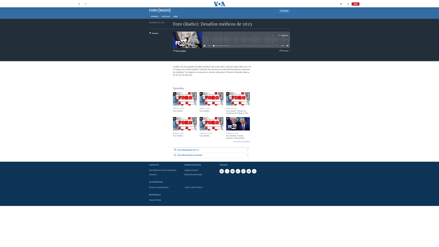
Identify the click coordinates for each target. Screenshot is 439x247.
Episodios (154, 16)
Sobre (175, 16)
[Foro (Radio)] (185, 99)
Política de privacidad (193, 175)
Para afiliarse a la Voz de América (162, 170)
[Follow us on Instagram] (254, 171)
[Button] (153, 34)
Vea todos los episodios (241, 142)
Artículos (166, 16)
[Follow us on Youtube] (232, 171)
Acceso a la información (159, 187)
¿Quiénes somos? (191, 170)
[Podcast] (243, 171)
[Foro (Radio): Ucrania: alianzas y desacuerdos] (238, 123)
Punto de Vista (155, 200)
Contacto (153, 175)
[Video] (341, 4)
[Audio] (348, 4)
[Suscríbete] (249, 171)
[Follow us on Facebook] (222, 171)
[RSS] (238, 171)
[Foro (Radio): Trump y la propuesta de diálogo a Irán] (238, 99)
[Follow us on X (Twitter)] (227, 171)
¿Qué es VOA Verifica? (194, 187)
